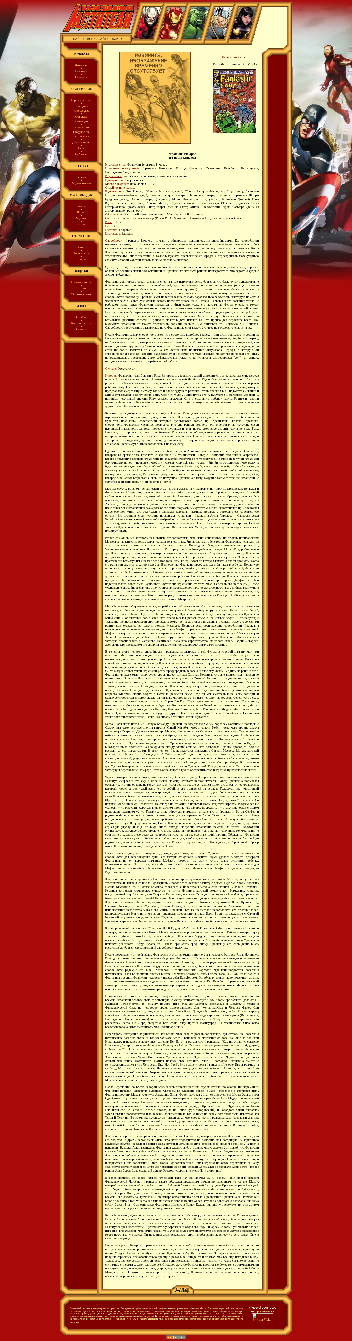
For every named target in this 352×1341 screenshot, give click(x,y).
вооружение (81, 132)
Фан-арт (81, 247)
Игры (81, 224)
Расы (81, 148)
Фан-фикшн (81, 253)
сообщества (81, 110)
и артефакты (81, 136)
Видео (81, 212)
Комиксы (81, 65)
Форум (81, 288)
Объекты (81, 116)
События (81, 154)
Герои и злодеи (81, 100)
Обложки (81, 77)
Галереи (81, 206)
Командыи (81, 106)
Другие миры (81, 142)
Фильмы (81, 177)
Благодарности (81, 323)
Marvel (203, 1308)
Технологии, (81, 127)
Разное (81, 259)
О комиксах (81, 71)
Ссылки (81, 329)
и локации (81, 121)
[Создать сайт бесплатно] (176, 1338)
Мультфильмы (81, 183)
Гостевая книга (81, 282)
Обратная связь (81, 294)
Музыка (81, 218)
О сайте (81, 317)
